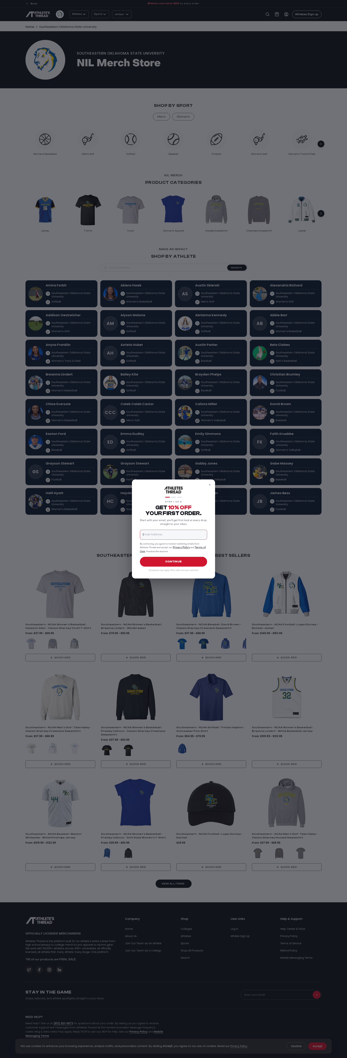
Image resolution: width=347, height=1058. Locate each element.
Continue (173, 561)
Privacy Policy (181, 547)
